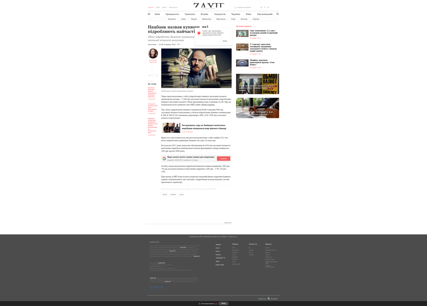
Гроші (165, 194)
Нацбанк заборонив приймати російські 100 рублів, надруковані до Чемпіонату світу (152, 126)
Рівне (248, 14)
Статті (158, 7)
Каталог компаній (244, 7)
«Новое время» (208, 104)
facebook (254, 7)
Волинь (204, 14)
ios (275, 7)
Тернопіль (190, 14)
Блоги (164, 7)
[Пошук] (277, 14)
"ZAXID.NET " (183, 247)
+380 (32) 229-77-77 (161, 266)
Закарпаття (220, 14)
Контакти (267, 254)
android (271, 7)
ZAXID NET (208, 5)
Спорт (233, 19)
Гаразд (225, 41)
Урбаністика (206, 19)
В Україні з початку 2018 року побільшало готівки (152, 107)
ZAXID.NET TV (173, 7)
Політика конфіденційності (270, 266)
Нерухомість (221, 19)
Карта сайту (220, 265)
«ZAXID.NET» (161, 263)
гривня (173, 194)
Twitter (251, 252)
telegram (264, 7)
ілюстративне (170, 85)
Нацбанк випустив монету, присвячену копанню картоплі (152, 92)
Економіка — (153, 44)
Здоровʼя (256, 19)
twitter (258, 7)
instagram (261, 7)
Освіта (183, 19)
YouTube (251, 254)
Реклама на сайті (269, 259)
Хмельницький (264, 14)
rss (278, 7)
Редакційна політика (270, 250)
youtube (268, 7)
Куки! (215, 303)
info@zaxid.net (170, 268)
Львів (157, 14)
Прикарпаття (172, 14)
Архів (218, 261)
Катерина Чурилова (153, 61)
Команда (267, 252)
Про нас (267, 247)
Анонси (218, 255)
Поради (194, 19)
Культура (244, 19)
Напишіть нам (269, 257)
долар (181, 194)
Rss (250, 247)
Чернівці (235, 14)
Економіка (172, 19)
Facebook (251, 250)
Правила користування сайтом (271, 262)
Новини (151, 7)
